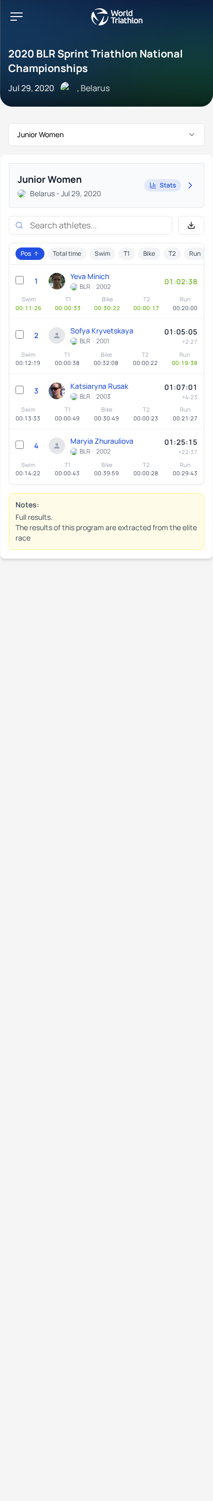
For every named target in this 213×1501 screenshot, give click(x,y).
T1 (127, 253)
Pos (26, 253)
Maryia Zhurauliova (101, 441)
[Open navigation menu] (16, 16)
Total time (67, 253)
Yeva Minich (89, 276)
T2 (172, 253)
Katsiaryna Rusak (99, 386)
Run (195, 253)
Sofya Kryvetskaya (101, 331)
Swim (102, 253)
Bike (149, 253)
